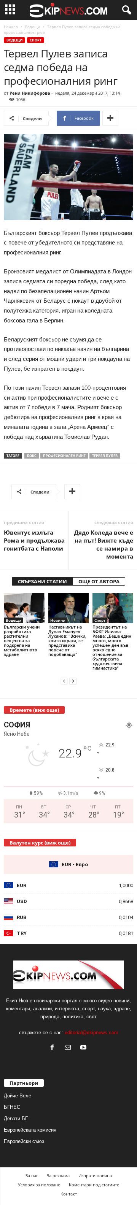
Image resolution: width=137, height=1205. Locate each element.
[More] (110, 118)
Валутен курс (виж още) (40, 842)
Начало (11, 26)
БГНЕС (12, 1107)
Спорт (35, 40)
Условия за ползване (39, 1185)
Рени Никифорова (30, 93)
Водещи (32, 26)
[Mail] (69, 1048)
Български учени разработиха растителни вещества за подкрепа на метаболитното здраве (22, 640)
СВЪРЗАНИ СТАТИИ (42, 581)
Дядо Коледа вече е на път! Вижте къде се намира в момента (103, 544)
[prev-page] (64, 681)
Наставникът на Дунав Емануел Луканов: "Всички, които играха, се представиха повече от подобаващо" (67, 640)
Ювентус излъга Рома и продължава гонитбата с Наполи (34, 540)
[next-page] (73, 681)
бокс (32, 455)
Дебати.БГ (16, 1118)
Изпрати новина (95, 1175)
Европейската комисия (30, 1130)
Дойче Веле (17, 1096)
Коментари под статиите (94, 1185)
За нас (31, 1175)
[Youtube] (84, 1048)
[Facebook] (54, 1048)
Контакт (69, 1194)
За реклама (58, 1175)
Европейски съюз (24, 1141)
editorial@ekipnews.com (91, 1032)
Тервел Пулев (105, 455)
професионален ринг (64, 455)
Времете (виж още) (34, 709)
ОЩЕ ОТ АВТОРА (98, 581)
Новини (57, 620)
